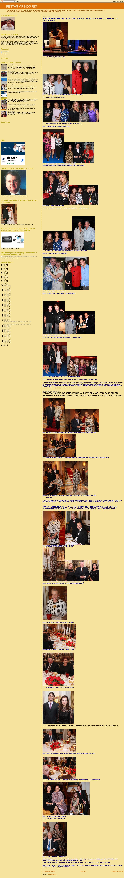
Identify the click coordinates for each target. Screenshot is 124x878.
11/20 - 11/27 (6, 290)
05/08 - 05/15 (6, 320)
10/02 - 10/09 (6, 299)
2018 (4, 275)
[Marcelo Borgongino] (1, 52)
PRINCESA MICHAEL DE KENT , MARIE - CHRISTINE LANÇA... (16, 322)
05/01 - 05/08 (6, 325)
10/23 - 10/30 (6, 295)
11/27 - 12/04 (6, 289)
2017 (4, 276)
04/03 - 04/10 (6, 330)
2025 (4, 265)
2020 (4, 272)
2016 (4, 277)
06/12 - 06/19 (6, 314)
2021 (4, 271)
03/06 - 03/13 (6, 334)
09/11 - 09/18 (6, 303)
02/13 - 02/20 (6, 337)
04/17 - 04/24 (6, 327)
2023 (4, 268)
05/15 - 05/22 (6, 319)
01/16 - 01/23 (6, 341)
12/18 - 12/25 (6, 285)
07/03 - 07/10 (6, 313)
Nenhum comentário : (65, 387)
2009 (4, 345)
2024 (4, 266)
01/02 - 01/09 (6, 342)
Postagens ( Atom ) (51, 874)
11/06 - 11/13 (6, 293)
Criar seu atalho (4, 53)
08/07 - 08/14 (6, 306)
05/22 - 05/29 (6, 317)
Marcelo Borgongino (5, 51)
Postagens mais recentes (49, 871)
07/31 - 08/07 (6, 308)
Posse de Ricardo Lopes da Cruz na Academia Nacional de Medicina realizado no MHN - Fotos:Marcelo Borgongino (21, 105)
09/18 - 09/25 (6, 301)
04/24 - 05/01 (6, 326)
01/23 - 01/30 (6, 340)
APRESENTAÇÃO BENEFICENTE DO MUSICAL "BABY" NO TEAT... (17, 321)
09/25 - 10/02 (6, 300)
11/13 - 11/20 (6, 291)
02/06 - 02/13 (6, 339)
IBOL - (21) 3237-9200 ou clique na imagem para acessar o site (22, 91)
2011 (4, 284)
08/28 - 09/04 (6, 304)
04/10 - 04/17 (6, 329)
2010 (4, 344)
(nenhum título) (11, 64)
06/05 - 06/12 (6, 315)
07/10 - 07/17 (6, 311)
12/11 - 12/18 (6, 286)
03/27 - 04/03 (6, 331)
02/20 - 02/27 (6, 336)
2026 (4, 264)
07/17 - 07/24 (6, 310)
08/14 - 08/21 (6, 305)
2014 (4, 280)
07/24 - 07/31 (6, 309)
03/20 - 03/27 (6, 332)
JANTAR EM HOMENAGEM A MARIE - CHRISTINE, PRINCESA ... (17, 324)
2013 (4, 281)
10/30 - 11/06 (6, 294)
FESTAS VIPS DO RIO (21, 6)
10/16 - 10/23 (6, 296)
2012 (4, 283)
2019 (4, 273)
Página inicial (83, 871)
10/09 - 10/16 (6, 298)
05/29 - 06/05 (6, 316)
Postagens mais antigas (117, 871)
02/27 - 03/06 (6, 335)
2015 (4, 279)
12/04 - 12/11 (6, 288)
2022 (4, 269)
